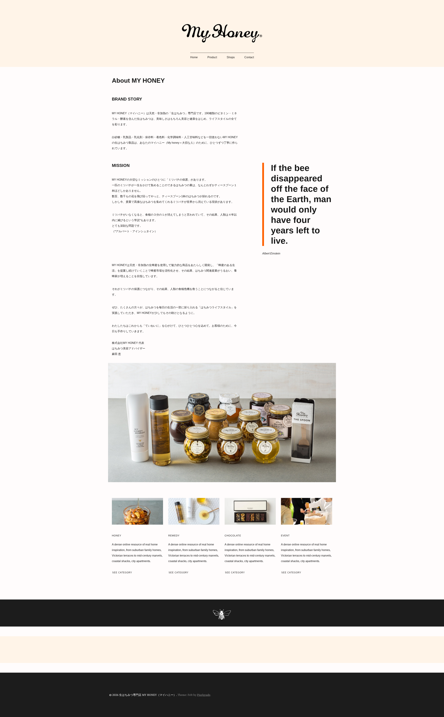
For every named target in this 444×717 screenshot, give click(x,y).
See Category (122, 572)
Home (194, 57)
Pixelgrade (203, 695)
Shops (231, 57)
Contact (249, 57)
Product (212, 57)
